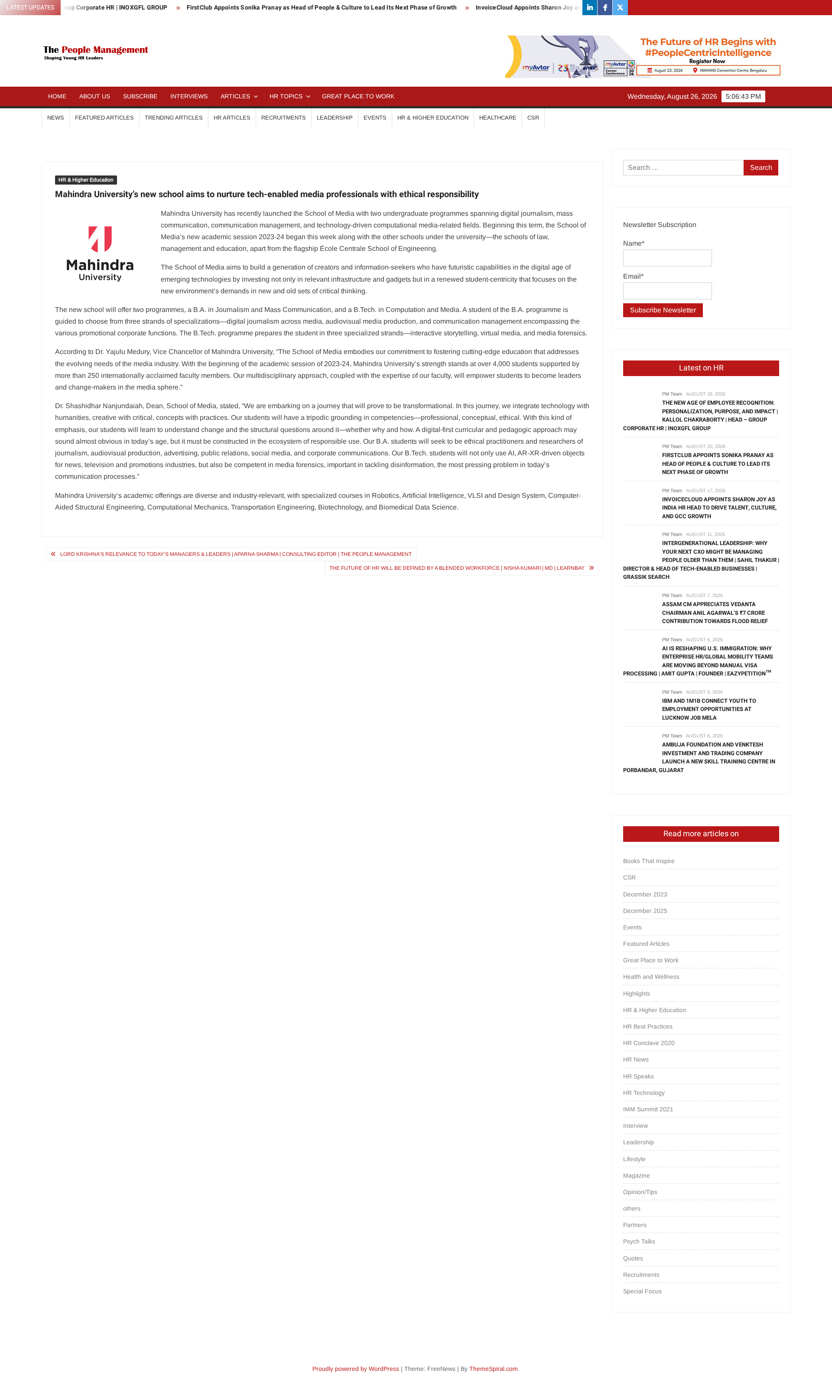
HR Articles (232, 117)
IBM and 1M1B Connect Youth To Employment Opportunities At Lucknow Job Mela (709, 709)
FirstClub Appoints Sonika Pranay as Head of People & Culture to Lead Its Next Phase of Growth (287, 7)
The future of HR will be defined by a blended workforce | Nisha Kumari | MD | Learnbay (457, 568)
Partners (635, 1224)
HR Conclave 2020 (649, 1042)
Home (57, 96)
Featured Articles (104, 117)
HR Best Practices (648, 1026)
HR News (636, 1059)
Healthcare (498, 117)
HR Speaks (638, 1076)
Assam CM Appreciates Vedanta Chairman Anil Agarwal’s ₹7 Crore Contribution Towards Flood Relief (715, 612)
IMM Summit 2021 (648, 1109)
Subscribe (140, 96)
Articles (235, 96)
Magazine (636, 1175)
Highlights (636, 993)
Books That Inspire (649, 860)
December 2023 (645, 894)
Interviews (189, 96)
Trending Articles (174, 117)
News (55, 117)
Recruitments (283, 117)
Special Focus (642, 1291)
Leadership (335, 117)
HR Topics (286, 96)
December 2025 (645, 910)
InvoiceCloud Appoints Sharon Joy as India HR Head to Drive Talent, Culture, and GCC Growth (573, 7)
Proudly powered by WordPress (355, 1368)
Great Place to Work (358, 96)
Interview (635, 1125)
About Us (94, 96)
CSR (533, 117)
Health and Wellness (651, 976)
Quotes (633, 1258)
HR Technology (644, 1092)
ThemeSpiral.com (493, 1368)
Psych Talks (639, 1241)
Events (375, 117)
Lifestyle (634, 1159)
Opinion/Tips (640, 1191)
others (631, 1208)
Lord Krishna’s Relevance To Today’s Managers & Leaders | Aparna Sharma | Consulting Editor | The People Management (236, 554)
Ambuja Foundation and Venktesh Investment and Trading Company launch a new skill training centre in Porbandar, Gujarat (699, 757)
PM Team (672, 393)
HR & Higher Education (432, 117)
